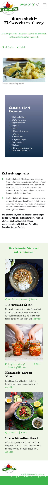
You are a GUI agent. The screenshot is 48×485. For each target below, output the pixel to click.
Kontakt (26, 477)
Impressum (34, 477)
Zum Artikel (37, 318)
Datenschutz (43, 477)
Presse (20, 477)
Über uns (13, 477)
